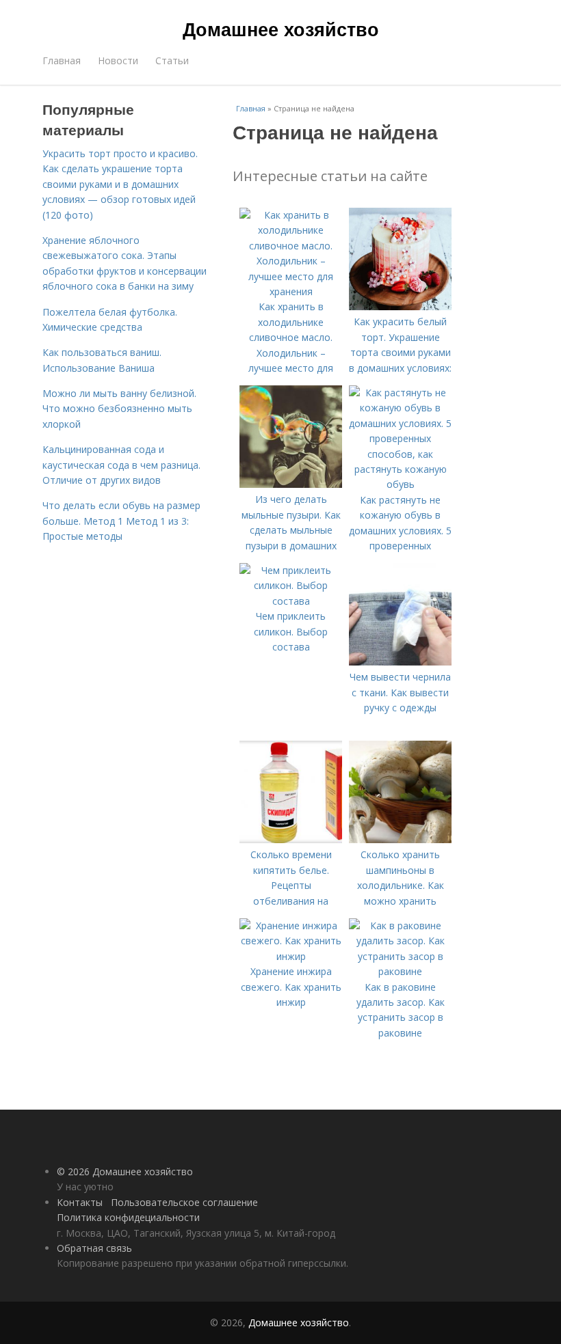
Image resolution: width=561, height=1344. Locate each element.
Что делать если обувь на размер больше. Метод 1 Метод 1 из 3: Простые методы (121, 521)
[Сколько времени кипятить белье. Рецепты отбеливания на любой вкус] (290, 839)
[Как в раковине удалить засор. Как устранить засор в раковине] (400, 971)
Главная (61, 60)
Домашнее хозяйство (281, 29)
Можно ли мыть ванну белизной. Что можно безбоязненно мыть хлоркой (119, 408)
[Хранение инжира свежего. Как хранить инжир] (290, 956)
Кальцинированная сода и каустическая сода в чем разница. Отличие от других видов (121, 464)
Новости (118, 60)
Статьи (172, 60)
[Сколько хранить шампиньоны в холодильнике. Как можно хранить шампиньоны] (400, 839)
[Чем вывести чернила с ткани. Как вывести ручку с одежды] (400, 661)
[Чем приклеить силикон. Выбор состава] (290, 600)
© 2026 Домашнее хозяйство (125, 1171)
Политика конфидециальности (128, 1217)
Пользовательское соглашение (184, 1202)
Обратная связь (94, 1248)
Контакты (80, 1202)
